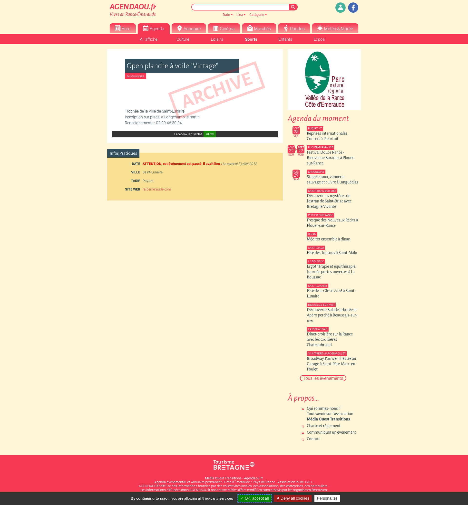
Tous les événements (323, 378)
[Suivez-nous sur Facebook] (353, 7)
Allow (210, 134)
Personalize (327, 498)
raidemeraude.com (157, 189)
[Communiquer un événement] (340, 7)
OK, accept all (256, 498)
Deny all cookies (294, 498)
